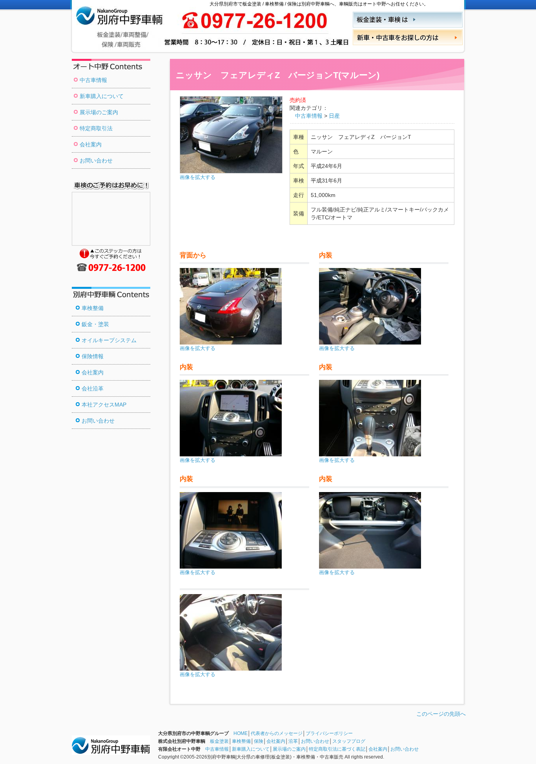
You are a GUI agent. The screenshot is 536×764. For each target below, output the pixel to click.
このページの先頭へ (441, 714)
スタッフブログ (348, 741)
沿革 (293, 741)
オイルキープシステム (109, 340)
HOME (240, 733)
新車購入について (102, 96)
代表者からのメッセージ (277, 733)
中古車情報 (93, 80)
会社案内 (91, 144)
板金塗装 (219, 741)
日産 (334, 116)
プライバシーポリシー (329, 733)
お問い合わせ (96, 160)
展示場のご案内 (99, 112)
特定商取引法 (96, 128)
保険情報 (93, 356)
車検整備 (93, 308)
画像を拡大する (197, 177)
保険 (258, 741)
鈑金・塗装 (95, 324)
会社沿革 (93, 388)
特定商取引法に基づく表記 (337, 749)
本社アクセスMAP (104, 404)
